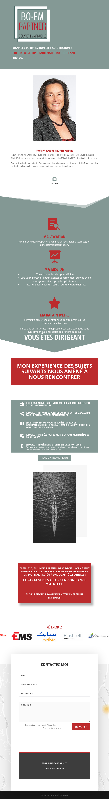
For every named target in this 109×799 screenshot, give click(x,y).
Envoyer (80, 726)
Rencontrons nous (54, 457)
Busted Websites (60, 795)
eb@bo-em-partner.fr (54, 763)
